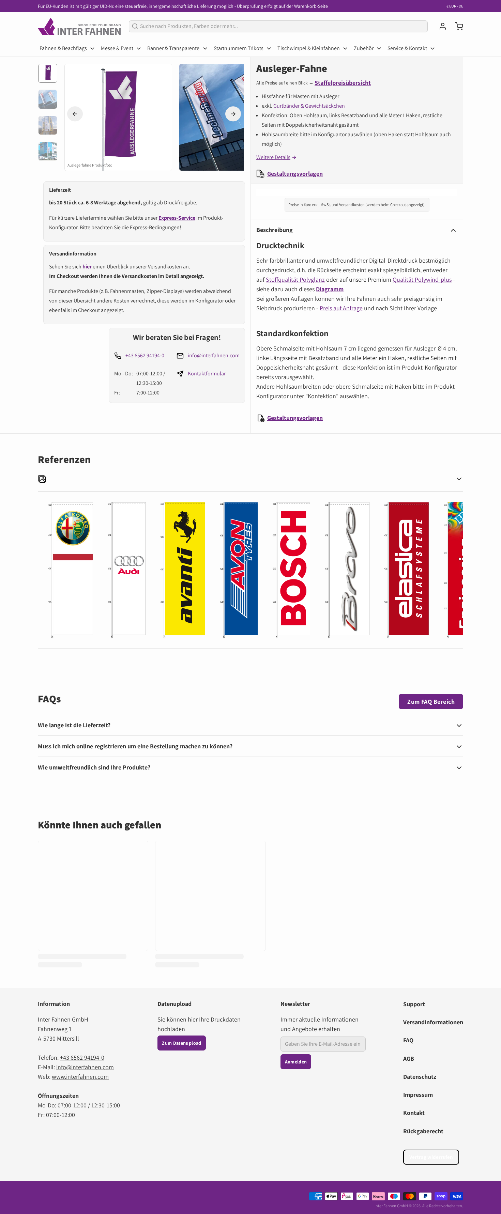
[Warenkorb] (456, 26)
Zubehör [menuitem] (364, 48)
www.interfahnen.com (80, 1076)
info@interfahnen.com (214, 355)
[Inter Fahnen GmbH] (79, 26)
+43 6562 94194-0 (144, 355)
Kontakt (414, 1113)
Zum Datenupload (181, 1043)
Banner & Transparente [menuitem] (173, 48)
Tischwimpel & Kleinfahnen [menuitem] (308, 48)
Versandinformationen (433, 1022)
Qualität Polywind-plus (422, 279)
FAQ (408, 1040)
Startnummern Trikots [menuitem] (238, 48)
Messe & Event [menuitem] (117, 48)
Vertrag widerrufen (431, 1157)
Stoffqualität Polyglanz (295, 279)
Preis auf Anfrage (341, 308)
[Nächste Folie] (233, 114)
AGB (408, 1058)
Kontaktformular (207, 373)
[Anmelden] (440, 26)
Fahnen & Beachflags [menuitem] (63, 48)
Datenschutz (419, 1076)
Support (414, 1004)
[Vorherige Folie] (75, 114)
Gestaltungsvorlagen (295, 173)
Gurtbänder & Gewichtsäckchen (309, 105)
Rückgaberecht (423, 1131)
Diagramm (330, 289)
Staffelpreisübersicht (343, 83)
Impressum (418, 1095)
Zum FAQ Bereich (431, 701)
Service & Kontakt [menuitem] (407, 48)
